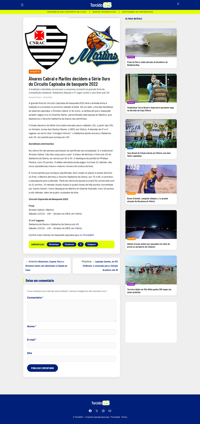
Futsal (130, 148)
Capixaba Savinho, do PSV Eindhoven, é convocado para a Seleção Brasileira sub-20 (100, 265)
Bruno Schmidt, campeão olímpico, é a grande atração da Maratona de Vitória (147, 200)
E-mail (31, 339)
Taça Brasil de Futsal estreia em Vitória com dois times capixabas (149, 154)
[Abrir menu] (22, 4)
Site (29, 353)
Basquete (35, 71)
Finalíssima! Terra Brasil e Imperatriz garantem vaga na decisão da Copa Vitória (150, 109)
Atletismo (131, 193)
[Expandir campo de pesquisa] (178, 5)
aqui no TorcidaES (84, 235)
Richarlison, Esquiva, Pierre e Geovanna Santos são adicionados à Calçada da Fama (46, 265)
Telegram (91, 244)
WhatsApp (54, 244)
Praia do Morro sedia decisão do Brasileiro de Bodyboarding (147, 63)
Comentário (35, 297)
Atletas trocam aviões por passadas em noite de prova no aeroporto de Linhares (148, 245)
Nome (31, 326)
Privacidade (115, 417)
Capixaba (131, 57)
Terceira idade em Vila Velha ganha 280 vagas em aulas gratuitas (149, 290)
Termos (124, 417)
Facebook (69, 244)
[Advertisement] (151, 322)
